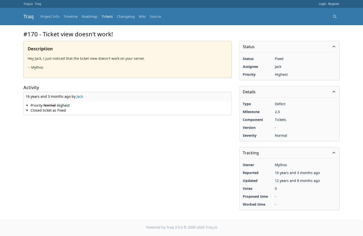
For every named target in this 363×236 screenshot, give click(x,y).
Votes (247, 188)
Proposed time (255, 196)
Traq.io (28, 4)
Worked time (254, 204)
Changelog (126, 16)
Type (247, 103)
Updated (250, 180)
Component (253, 119)
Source (155, 16)
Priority (249, 74)
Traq (38, 4)
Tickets (107, 16)
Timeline (70, 16)
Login (322, 4)
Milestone (251, 111)
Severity (250, 135)
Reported (251, 172)
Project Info (50, 16)
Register (334, 4)
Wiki (142, 16)
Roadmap (90, 16)
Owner (248, 164)
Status (248, 58)
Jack (80, 96)
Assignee (250, 66)
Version (249, 127)
